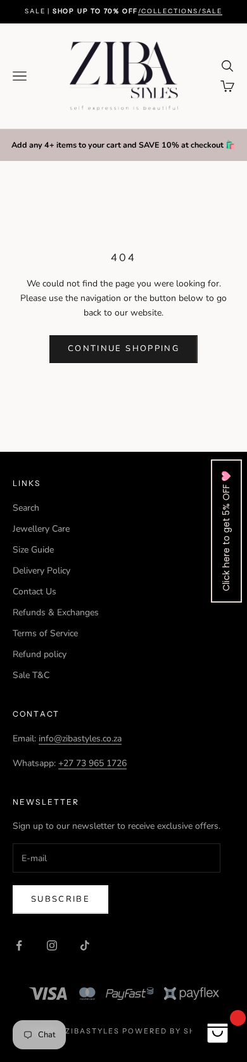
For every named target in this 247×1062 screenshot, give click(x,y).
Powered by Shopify (172, 1031)
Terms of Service (45, 633)
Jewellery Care (41, 529)
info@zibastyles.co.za (80, 739)
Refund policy (39, 654)
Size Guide (33, 550)
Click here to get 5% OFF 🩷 (226, 531)
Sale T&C (31, 675)
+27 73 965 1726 (92, 763)
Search (26, 508)
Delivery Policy (41, 571)
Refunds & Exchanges (56, 612)
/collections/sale (180, 11)
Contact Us (34, 591)
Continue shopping (123, 348)
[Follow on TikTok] (85, 945)
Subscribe (60, 899)
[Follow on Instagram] (52, 945)
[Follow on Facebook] (19, 945)
